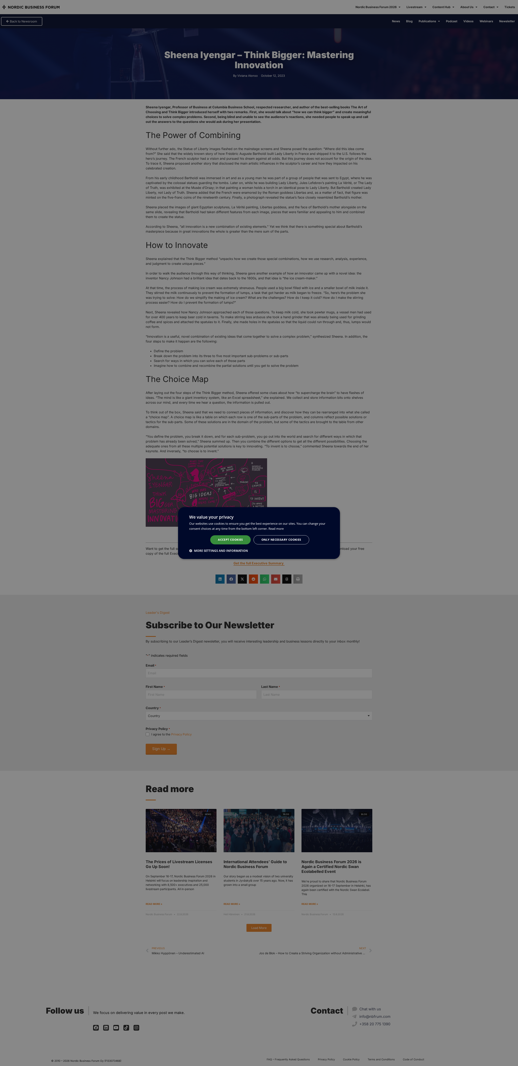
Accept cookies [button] (230, 540)
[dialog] (259, 533)
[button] (218, 550)
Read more (276, 529)
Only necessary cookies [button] (281, 540)
